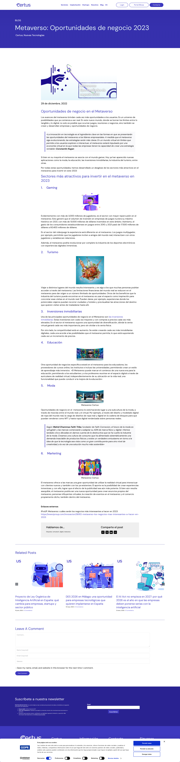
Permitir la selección (146, 749)
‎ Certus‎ (19, 35)
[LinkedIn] (111, 532)
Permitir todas (147, 743)
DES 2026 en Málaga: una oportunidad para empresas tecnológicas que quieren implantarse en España (89, 600)
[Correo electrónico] (115, 532)
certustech (56, 532)
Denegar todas (147, 754)
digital (61, 532)
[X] (107, 532)
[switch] (67, 758)
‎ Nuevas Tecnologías (33, 35)
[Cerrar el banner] (164, 741)
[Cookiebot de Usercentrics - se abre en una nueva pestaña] (25, 758)
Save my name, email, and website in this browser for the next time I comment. (55, 668)
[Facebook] (103, 532)
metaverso (67, 532)
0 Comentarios (28, 610)
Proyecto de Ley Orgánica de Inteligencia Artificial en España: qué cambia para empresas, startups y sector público (37, 602)
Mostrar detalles (113, 758)
